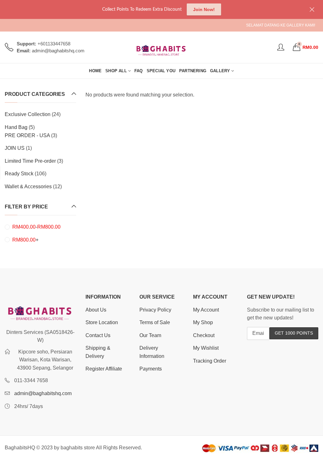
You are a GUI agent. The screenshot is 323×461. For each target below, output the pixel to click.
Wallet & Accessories (28, 186)
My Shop (203, 322)
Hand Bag (16, 127)
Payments (150, 368)
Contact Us (97, 335)
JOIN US (15, 148)
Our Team (150, 335)
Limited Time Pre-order (30, 161)
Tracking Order (209, 361)
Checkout (203, 335)
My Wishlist (206, 348)
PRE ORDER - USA (27, 135)
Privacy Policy (155, 309)
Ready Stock (19, 173)
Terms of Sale (154, 322)
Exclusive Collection (27, 114)
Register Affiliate (103, 368)
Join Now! (204, 9)
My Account (206, 309)
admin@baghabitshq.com (43, 393)
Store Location (101, 322)
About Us (95, 309)
